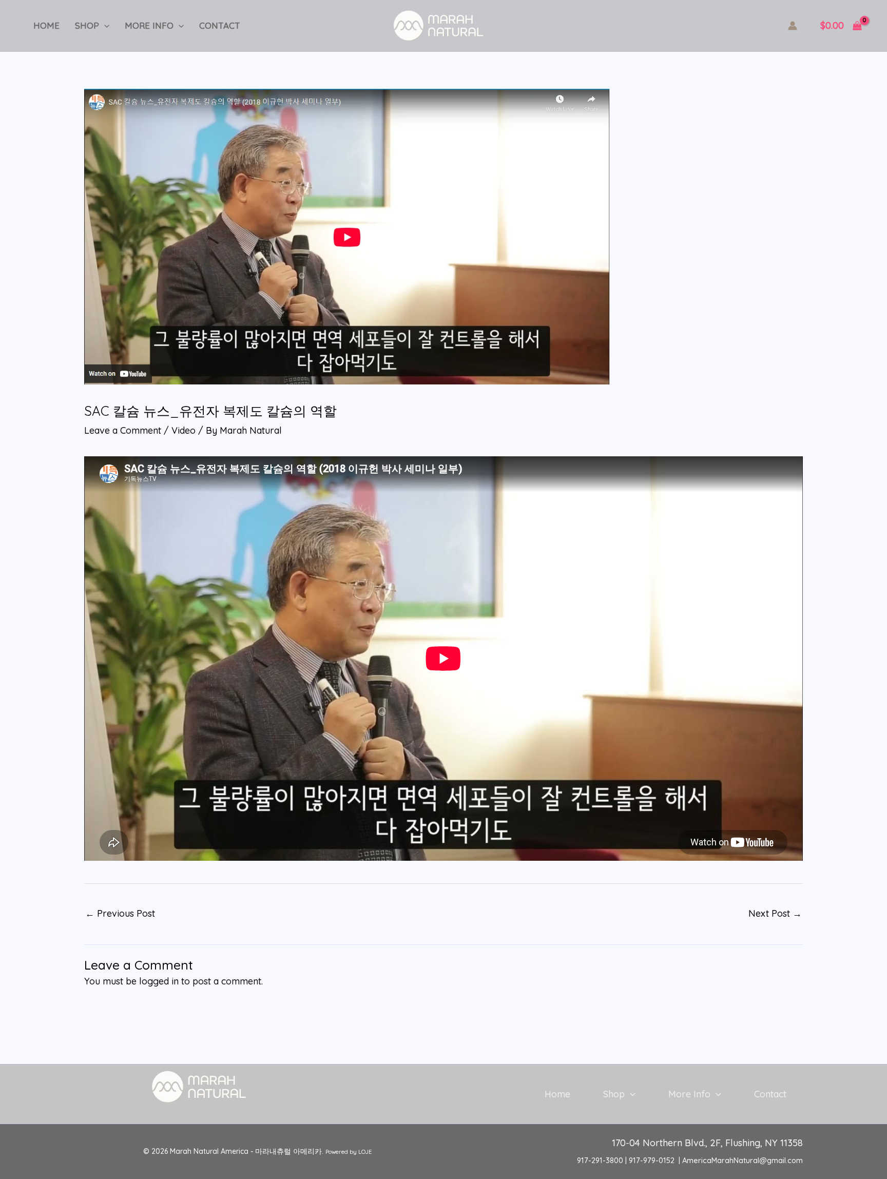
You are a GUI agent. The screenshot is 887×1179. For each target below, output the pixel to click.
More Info (149, 25)
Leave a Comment (122, 430)
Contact (219, 25)
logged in (159, 981)
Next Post (775, 913)
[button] (104, 25)
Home (46, 25)
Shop (87, 25)
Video (183, 430)
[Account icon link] (792, 25)
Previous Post (120, 913)
